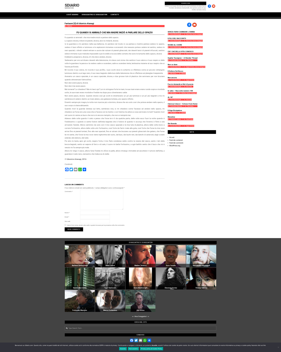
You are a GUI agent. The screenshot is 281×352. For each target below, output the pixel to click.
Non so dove (172, 65)
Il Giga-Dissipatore (175, 110)
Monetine (171, 117)
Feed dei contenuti (176, 140)
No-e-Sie (189, 34)
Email (67, 217)
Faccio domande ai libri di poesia (180, 84)
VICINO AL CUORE (175, 45)
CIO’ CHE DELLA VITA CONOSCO (181, 51)
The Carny (190, 60)
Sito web (67, 221)
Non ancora (172, 78)
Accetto (123, 349)
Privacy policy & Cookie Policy (151, 349)
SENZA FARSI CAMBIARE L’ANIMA (181, 32)
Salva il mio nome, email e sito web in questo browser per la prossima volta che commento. (96, 225)
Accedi (171, 137)
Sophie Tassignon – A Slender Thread (182, 58)
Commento (69, 191)
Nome (67, 213)
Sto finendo (172, 124)
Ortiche (183, 73)
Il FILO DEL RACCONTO (177, 38)
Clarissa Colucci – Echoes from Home (182, 104)
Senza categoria (197, 34)
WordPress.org (174, 146)
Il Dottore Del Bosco (175, 71)
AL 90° (170, 97)
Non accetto (133, 349)
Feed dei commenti (176, 143)
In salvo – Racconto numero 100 (180, 91)
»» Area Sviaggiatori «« (140, 316)
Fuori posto (189, 119)
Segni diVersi (190, 67)
